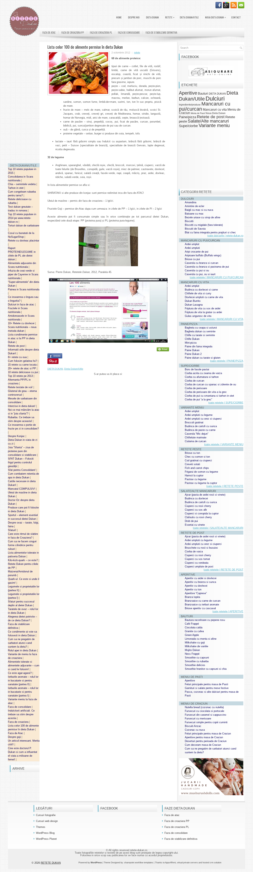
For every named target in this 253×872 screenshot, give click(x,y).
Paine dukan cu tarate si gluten (202, 357)
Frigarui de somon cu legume (201, 471)
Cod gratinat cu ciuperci (198, 460)
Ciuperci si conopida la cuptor (202, 513)
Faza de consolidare (20, 706)
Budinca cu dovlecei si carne (201, 289)
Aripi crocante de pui (196, 251)
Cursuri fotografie (46, 815)
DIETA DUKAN (152, 17)
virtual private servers (187, 862)
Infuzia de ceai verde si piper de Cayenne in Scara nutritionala (23, 274)
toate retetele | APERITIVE (227, 611)
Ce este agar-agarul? (20, 673)
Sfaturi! (12, 530)
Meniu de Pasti (198, 113)
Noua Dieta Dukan (215, 17)
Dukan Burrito (192, 300)
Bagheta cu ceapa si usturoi (201, 327)
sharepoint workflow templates (138, 862)
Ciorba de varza (194, 551)
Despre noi (134, 17)
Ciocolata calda (193, 627)
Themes (40, 826)
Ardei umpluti (192, 247)
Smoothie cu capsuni (197, 657)
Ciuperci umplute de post (199, 566)
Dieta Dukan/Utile (189, 17)
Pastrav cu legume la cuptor (201, 483)
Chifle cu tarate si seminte (200, 335)
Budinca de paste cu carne (200, 429)
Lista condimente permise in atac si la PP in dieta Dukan (22, 338)
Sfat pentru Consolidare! (22, 469)
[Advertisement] (24, 101)
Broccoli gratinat (194, 422)
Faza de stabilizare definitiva (161, 32)
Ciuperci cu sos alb (196, 509)
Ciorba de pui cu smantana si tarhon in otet (209, 395)
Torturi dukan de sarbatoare (23, 225)
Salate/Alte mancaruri (208, 121)
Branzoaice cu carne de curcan (202, 600)
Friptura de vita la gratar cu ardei (203, 312)
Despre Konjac (16, 436)
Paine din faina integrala (198, 346)
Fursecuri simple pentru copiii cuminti (206, 722)
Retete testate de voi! (20, 387)
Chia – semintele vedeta (22, 184)
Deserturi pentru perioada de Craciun (206, 741)
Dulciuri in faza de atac (21, 304)
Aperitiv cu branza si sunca (200, 581)
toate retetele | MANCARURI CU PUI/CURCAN (216, 277)
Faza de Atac (16, 733)
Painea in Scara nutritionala (23, 289)
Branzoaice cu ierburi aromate (202, 604)
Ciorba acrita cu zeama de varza (203, 373)
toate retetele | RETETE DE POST (223, 569)
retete (137, 52)
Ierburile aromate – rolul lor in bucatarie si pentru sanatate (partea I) (23, 692)
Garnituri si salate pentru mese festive (206, 688)
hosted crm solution (212, 862)
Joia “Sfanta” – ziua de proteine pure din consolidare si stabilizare (22, 451)
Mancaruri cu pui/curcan (204, 106)
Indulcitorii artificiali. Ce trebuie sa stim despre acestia (21, 714)
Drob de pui (191, 521)
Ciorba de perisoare (196, 388)
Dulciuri (215, 98)
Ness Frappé (192, 653)
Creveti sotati (192, 464)
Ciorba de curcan (194, 380)
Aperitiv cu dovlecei (196, 585)
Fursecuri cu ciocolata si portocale (204, 711)
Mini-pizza (190, 342)
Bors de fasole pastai (197, 369)
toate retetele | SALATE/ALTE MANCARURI (218, 527)
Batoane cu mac (194, 213)
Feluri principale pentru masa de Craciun (208, 733)
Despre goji (15, 736)
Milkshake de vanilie (196, 646)
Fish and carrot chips (197, 467)
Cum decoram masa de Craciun (203, 744)
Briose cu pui (192, 259)
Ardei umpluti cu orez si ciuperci (203, 418)
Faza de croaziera (18, 721)
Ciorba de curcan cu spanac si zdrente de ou (210, 384)
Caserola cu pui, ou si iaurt (200, 274)
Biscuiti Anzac (193, 726)
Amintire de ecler (194, 206)
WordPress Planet (46, 838)
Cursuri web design (47, 821)
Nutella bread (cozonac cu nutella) (204, 707)
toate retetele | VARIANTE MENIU (223, 444)
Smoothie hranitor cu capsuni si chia (206, 668)
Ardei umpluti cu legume (198, 414)
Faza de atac (49, 32)
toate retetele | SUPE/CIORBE (225, 402)
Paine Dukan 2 (193, 353)
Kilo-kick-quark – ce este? (23, 560)
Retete (169, 17)
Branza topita (192, 597)
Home (119, 17)
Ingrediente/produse (190, 104)
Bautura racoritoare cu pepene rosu (205, 619)
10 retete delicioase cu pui (23, 372)
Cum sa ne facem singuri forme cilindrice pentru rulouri (22, 545)
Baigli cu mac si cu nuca (199, 209)
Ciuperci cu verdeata (196, 562)
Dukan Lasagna (194, 304)
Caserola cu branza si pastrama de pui (207, 266)
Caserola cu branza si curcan (201, 262)
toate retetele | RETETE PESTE (224, 486)
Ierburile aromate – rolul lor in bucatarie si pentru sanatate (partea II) (23, 680)
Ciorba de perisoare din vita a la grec (206, 391)
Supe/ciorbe (188, 126)
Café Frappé (192, 623)
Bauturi (203, 93)
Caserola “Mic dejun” (196, 433)
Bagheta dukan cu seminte (200, 331)
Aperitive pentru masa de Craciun (204, 737)
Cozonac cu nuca (195, 729)
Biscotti (189, 221)
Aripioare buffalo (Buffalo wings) (203, 255)
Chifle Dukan (192, 338)
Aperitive (188, 93)
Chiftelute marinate (195, 437)
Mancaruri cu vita (215, 109)
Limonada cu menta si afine (200, 638)
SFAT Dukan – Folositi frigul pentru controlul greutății (21, 462)
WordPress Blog (45, 832)
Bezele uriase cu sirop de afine (202, 217)
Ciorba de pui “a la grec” (198, 399)
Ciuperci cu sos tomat (197, 559)
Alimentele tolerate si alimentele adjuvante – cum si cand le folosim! (23, 665)
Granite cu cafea (194, 631)
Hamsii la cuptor (194, 475)
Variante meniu (214, 125)
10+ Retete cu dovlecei (21, 323)
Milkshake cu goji (195, 642)
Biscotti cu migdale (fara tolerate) (204, 224)
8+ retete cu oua (17, 357)
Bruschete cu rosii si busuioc (201, 547)
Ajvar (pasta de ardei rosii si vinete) (205, 494)
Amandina (190, 202)
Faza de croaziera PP (72, 32)
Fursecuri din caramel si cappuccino (205, 714)
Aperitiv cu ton (193, 589)
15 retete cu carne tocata (22, 364)
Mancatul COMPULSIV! (22, 488)
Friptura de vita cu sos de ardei (202, 308)
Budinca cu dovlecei (196, 498)
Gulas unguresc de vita (198, 315)
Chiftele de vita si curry (198, 293)
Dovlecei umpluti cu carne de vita (204, 297)
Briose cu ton (192, 452)
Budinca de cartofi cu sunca (201, 426)
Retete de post (16, 345)
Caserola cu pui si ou (197, 270)
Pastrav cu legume (195, 479)
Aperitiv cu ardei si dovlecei (200, 578)
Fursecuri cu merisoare (198, 718)
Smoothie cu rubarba (197, 661)
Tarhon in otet (16, 187)
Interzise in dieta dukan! (22, 406)
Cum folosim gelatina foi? (23, 360)
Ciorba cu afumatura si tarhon (202, 376)
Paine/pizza (187, 117)
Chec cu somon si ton (197, 456)
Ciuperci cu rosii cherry (198, 505)
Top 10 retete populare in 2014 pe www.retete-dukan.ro (22, 218)
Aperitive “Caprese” (196, 593)
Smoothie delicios (195, 665)
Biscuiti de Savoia (195, 228)
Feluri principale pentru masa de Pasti (206, 684)
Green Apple (192, 635)
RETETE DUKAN (51, 862)
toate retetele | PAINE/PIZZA (226, 360)
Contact (236, 17)
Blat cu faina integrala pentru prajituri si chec (210, 232)
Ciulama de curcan (195, 441)
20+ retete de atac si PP (22, 368)
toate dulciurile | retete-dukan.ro (225, 235)
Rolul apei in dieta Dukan (22, 650)
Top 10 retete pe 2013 (21, 375)
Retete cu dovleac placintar (23, 240)
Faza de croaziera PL (101, 32)
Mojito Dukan (192, 650)
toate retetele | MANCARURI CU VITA (221, 319)
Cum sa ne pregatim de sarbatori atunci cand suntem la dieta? (21, 643)
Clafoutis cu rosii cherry (198, 517)
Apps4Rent (170, 862)
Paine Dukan (192, 350)
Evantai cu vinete (195, 524)
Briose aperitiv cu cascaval (200, 608)
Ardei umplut (192, 244)
